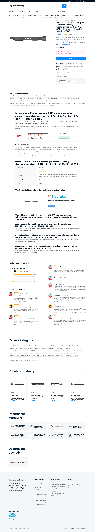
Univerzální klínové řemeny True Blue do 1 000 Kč (21, 346)
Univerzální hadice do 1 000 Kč (73, 346)
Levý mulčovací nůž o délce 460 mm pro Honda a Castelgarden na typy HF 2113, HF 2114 (37, 396)
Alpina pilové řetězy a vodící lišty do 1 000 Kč (64, 353)
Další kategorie (22, 11)
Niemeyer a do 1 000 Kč (72, 355)
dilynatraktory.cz (64, 69)
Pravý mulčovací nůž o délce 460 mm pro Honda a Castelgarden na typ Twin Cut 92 (57, 396)
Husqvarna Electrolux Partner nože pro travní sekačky (21, 98)
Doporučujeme (83, 528)
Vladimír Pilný (28, 528)
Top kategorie (12, 11)
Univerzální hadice (57, 96)
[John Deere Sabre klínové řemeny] (51, 435)
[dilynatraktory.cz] (13, 462)
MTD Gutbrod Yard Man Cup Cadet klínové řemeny (39, 96)
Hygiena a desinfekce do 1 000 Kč (43, 353)
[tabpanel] (28, 38)
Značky (69, 528)
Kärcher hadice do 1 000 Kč (31, 360)
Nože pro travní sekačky (51, 176)
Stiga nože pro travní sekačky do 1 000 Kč (63, 358)
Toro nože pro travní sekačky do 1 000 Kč (19, 358)
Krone (49, 103)
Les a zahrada (64, 62)
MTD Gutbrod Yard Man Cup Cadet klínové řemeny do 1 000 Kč (48, 346)
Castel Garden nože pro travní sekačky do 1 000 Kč (21, 353)
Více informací (65, 44)
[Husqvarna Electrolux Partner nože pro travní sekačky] (70, 426)
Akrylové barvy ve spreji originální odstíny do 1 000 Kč (22, 355)
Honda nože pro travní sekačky (17, 105)
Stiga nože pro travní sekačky (32, 105)
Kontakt (36, 11)
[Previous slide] (81, 371)
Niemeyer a (67, 103)
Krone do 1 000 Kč (41, 355)
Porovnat (52, 205)
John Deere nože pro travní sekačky (34, 101)
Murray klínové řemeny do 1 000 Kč (56, 355)
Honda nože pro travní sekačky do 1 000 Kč (41, 358)
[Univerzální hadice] (51, 426)
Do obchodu (71, 58)
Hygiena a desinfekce (69, 101)
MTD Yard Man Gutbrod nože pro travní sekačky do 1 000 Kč (56, 348)
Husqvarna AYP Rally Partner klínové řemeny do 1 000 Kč (22, 350)
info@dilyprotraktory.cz (75, 485)
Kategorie (73, 528)
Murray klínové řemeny (57, 103)
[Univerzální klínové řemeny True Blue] (12, 426)
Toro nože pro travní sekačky (78, 103)
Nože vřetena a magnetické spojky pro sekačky (72, 62)
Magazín (83, 1)
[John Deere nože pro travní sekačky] (70, 435)
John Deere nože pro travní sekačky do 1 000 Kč (72, 350)
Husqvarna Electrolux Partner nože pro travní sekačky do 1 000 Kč (25, 348)
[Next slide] (85, 371)
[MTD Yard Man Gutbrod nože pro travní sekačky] (12, 435)
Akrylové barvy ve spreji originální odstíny (36, 103)
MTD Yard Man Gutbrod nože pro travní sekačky (46, 98)
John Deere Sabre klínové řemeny (17, 101)
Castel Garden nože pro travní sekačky (65, 20)
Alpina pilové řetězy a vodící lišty (17, 103)
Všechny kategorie (75, 1)
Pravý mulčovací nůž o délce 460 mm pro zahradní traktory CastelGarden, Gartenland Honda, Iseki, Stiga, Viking (17, 396)
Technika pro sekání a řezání (74, 62)
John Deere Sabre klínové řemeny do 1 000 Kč (48, 350)
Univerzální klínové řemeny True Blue (18, 96)
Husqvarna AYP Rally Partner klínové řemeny (69, 98)
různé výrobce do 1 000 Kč (16, 360)
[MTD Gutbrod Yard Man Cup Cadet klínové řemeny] (31, 426)
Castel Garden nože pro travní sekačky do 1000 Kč (73, 67)
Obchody (68, 1)
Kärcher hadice (53, 105)
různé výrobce (44, 105)
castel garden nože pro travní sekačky (24, 155)
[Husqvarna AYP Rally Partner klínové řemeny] (31, 435)
